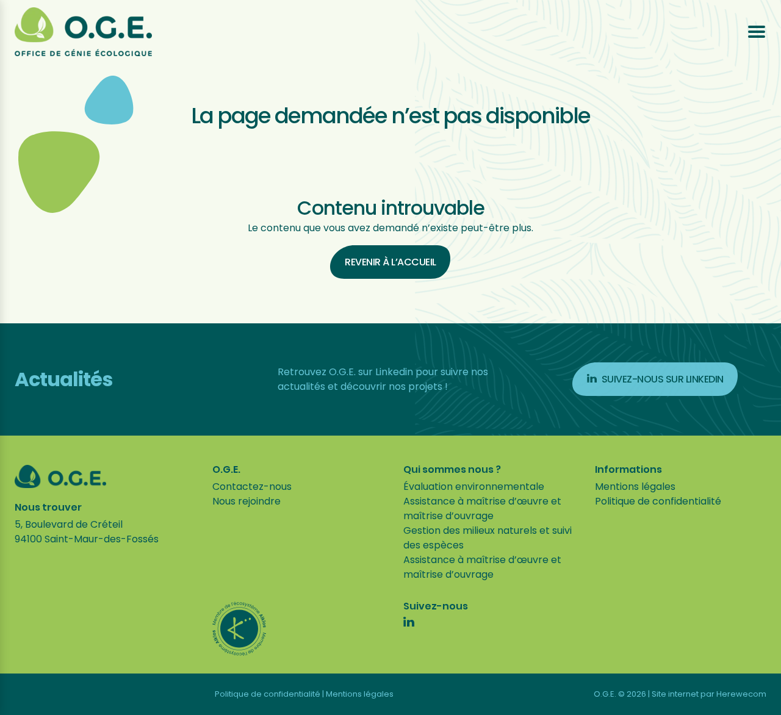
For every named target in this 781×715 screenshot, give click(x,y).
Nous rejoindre (246, 501)
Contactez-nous (252, 487)
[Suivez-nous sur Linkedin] (408, 623)
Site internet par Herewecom (709, 694)
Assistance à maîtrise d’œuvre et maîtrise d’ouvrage (482, 508)
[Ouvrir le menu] (756, 31)
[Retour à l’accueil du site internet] (83, 31)
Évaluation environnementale (473, 487)
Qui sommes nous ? (452, 470)
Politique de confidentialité (658, 501)
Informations (628, 470)
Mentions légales (635, 487)
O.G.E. (226, 470)
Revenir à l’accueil (390, 262)
